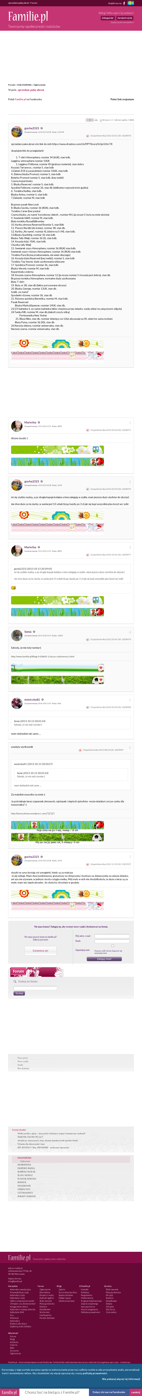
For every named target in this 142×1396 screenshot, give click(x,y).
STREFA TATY (24, 1189)
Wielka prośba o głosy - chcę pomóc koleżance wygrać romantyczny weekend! (51, 1133)
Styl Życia (110, 1309)
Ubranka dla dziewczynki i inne (31, 1144)
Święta (109, 1303)
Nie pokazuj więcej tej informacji (121, 1379)
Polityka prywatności (90, 1312)
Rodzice (43, 1306)
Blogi (12, 1339)
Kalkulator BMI (17, 1312)
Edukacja (14, 1318)
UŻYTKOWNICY (25, 1193)
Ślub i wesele (46, 1301)
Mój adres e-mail (82, 936)
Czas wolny (111, 1312)
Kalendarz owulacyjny (20, 1289)
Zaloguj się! (108, 17)
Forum (11, 84)
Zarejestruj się (124, 17)
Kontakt (84, 1289)
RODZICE (22, 1182)
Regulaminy (86, 1295)
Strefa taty (45, 1312)
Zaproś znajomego (89, 1303)
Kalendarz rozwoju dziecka (22, 1309)
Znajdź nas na (115, 3)
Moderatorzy (87, 1298)
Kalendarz (15, 1321)
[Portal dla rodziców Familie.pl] (28, 22)
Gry (12, 1315)
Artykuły (14, 1342)
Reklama (85, 1292)
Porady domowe (47, 1318)
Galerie (13, 1345)
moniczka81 (32, 699)
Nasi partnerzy (88, 1306)
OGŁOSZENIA (24, 84)
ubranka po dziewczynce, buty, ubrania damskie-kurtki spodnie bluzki (48, 1140)
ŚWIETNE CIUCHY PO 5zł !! (30, 1137)
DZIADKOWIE (24, 1186)
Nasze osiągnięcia (89, 1309)
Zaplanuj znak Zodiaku (20, 1326)
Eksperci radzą (47, 1295)
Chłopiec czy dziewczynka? (23, 1303)
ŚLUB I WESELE (25, 1175)
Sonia (28, 631)
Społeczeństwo (66, 1295)
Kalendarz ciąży (17, 1295)
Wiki (12, 1348)
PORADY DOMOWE (27, 1196)
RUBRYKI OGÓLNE (27, 1172)
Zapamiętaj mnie (82, 950)
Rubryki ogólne (47, 1298)
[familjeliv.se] (131, 3)
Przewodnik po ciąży (19, 1292)
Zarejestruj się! (40, 950)
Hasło (78, 941)
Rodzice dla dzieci (18, 1323)
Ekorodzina (45, 1292)
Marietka (30, 422)
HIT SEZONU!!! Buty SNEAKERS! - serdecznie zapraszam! (43, 1147)
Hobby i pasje (65, 1298)
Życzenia (14, 1350)
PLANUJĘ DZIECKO (27, 1179)
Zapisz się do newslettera (122, 22)
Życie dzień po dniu (68, 1292)
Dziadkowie (45, 1309)
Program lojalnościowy (91, 1301)
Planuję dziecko (47, 1303)
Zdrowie (110, 1306)
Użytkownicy (46, 1315)
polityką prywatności (95, 1373)
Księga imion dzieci (19, 1306)
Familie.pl (20, 99)
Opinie (62, 1289)
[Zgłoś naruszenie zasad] (87, 135)
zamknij (135, 1392)
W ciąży (109, 1295)
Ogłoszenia (39, 84)
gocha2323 (32, 128)
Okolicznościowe (67, 1301)
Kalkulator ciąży (17, 1298)
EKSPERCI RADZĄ (26, 1168)
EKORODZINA (24, 1165)
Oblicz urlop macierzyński (22, 1301)
